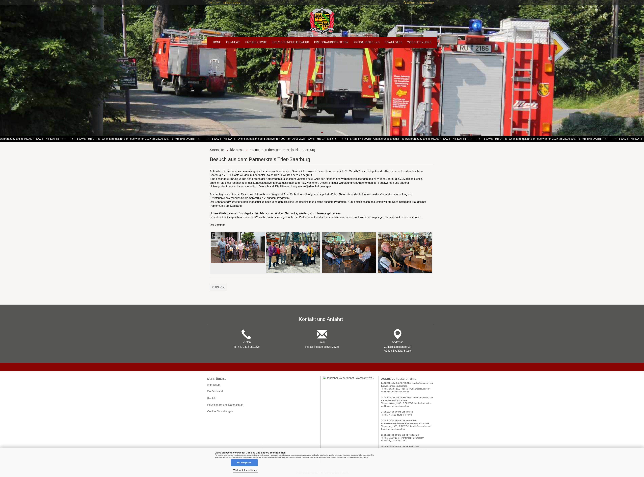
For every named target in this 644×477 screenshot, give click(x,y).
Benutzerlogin (427, 2)
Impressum (213, 384)
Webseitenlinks (419, 42)
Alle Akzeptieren (244, 462)
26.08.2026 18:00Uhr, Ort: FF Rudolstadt (400, 446)
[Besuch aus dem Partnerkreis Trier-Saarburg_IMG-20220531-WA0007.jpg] (293, 252)
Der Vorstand (215, 391)
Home (217, 42)
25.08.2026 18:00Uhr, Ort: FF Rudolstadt (400, 435)
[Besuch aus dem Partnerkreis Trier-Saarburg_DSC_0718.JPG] (238, 247)
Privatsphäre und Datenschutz (225, 404)
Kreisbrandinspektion (331, 42)
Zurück (218, 287)
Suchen (410, 2)
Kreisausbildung (367, 42)
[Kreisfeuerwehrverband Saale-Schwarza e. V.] (322, 20)
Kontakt (211, 398)
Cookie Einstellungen (220, 411)
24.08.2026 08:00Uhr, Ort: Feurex (397, 412)
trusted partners (284, 455)
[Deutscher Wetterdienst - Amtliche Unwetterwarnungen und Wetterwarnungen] (348, 377)
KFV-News (233, 42)
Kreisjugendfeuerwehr (290, 42)
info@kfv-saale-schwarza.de (322, 346)
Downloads (393, 42)
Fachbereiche (256, 42)
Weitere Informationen (245, 470)
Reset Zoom (232, 3)
